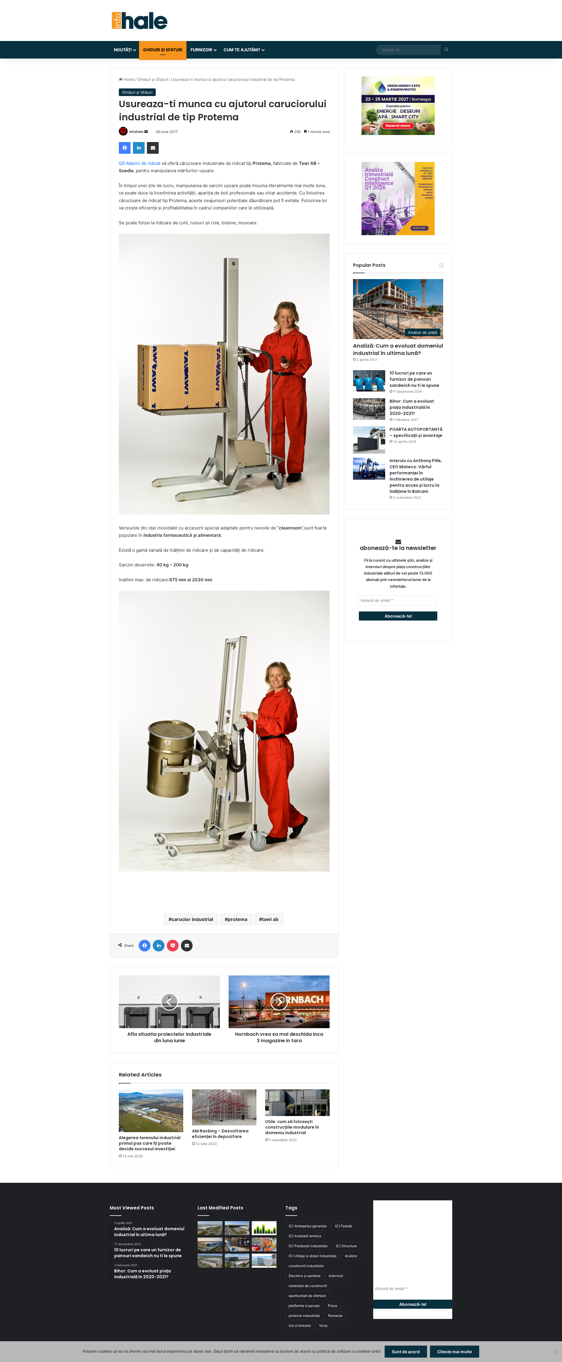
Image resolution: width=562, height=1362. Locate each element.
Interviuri (336, 1276)
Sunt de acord (406, 1351)
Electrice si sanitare (305, 1276)
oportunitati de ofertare (307, 1295)
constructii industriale (306, 1266)
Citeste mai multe (454, 1351)
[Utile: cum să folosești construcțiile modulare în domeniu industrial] (297, 1102)
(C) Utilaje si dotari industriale (313, 1256)
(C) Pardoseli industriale (308, 1246)
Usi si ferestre (300, 1325)
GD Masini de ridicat (139, 163)
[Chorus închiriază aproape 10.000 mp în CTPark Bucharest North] (237, 1228)
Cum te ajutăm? (242, 49)
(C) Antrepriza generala (308, 1226)
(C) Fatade (343, 1226)
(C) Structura (346, 1246)
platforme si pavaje (304, 1305)
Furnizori (201, 49)
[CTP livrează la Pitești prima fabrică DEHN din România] (210, 1261)
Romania (335, 1315)
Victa (323, 1325)
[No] (555, 1352)
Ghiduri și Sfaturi (162, 49)
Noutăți (123, 49)
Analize (351, 1256)
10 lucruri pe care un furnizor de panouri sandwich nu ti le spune (414, 379)
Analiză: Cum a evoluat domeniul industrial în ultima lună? (398, 349)
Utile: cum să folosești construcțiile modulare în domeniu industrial (292, 1127)
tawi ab (270, 919)
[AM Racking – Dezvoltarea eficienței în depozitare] (224, 1107)
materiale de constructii (308, 1286)
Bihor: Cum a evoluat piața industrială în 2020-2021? (412, 407)
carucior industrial (192, 919)
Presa (332, 1305)
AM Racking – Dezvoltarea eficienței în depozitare (220, 1133)
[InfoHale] (139, 20)
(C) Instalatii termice (305, 1236)
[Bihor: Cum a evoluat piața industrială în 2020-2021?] (369, 409)
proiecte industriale (304, 1315)
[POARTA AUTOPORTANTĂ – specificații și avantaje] (369, 440)
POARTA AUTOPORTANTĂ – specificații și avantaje (416, 432)
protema (237, 919)
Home (128, 79)
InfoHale (136, 131)
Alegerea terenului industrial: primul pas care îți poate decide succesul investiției (150, 1143)
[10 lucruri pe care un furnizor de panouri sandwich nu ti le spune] (369, 381)
